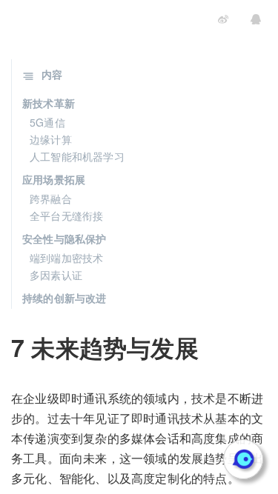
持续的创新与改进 (64, 297)
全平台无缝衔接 (66, 215)
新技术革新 (48, 103)
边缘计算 (51, 139)
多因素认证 (56, 274)
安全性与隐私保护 (64, 238)
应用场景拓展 (53, 179)
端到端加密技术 (66, 257)
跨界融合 (51, 198)
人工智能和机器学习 (77, 156)
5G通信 (47, 122)
